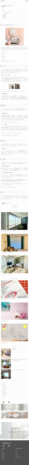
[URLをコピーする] (17, 207)
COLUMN (3, 6)
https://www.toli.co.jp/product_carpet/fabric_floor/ (10, 135)
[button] (12, 207)
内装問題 (4, 16)
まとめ (4, 18)
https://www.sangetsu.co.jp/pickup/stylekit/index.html (10, 133)
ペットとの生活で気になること (7, 12)
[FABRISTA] (3, 1)
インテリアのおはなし (8, 6)
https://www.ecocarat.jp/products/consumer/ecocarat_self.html (12, 91)
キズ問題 (4, 17)
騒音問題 (4, 15)
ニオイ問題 (4, 13)
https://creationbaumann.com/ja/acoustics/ (8, 122)
